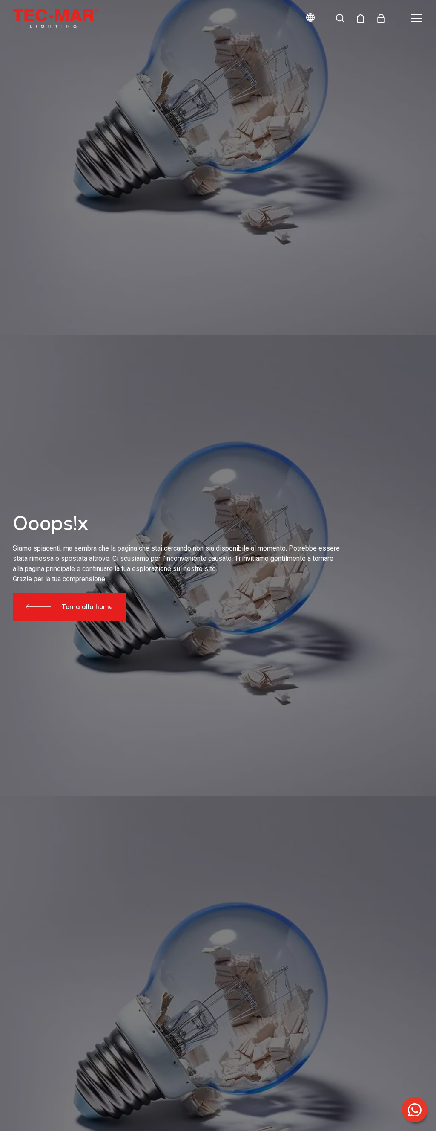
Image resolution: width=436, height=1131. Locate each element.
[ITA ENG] (307, 19)
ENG (300, 48)
